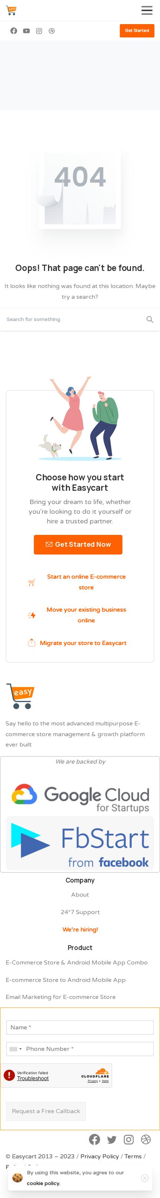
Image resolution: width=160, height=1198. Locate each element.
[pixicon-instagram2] (128, 1140)
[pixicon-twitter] (111, 1140)
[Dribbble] (51, 30)
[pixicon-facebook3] (94, 1140)
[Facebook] (13, 30)
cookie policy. (43, 1183)
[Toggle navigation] (147, 10)
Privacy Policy (99, 1156)
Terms (133, 1156)
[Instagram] (39, 30)
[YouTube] (26, 30)
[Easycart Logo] (20, 696)
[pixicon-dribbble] (145, 1140)
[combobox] (15, 1049)
